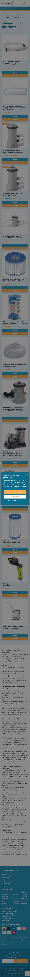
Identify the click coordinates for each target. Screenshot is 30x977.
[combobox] (27, 474)
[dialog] (15, 488)
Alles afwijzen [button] (15, 496)
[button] (15, 501)
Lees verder (13, 488)
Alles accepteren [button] (15, 492)
